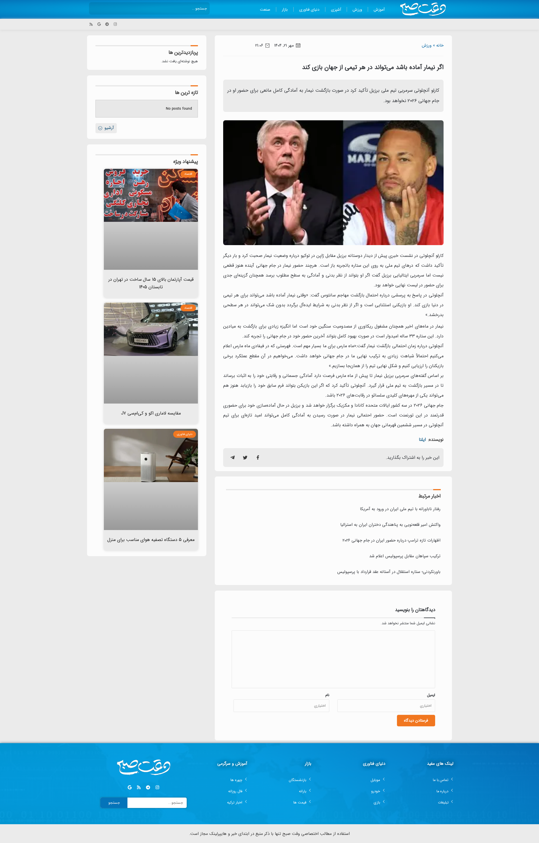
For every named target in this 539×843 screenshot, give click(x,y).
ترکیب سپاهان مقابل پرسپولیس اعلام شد (404, 556)
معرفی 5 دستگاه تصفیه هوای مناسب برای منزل (151, 539)
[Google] (99, 24)
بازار (285, 9)
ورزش (357, 9)
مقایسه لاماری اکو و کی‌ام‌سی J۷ (151, 413)
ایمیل (431, 695)
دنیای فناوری (309, 9)
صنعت (265, 9)
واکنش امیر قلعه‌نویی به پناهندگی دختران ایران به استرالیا (390, 524)
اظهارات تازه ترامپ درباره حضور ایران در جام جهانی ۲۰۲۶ (391, 540)
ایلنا (422, 439)
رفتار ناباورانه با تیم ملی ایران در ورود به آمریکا (400, 509)
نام (327, 695)
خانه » (438, 45)
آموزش (379, 9)
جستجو (114, 803)
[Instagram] (115, 24)
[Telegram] (107, 24)
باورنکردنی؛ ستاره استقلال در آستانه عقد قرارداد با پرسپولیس (388, 571)
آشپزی (336, 9)
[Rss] (91, 24)
